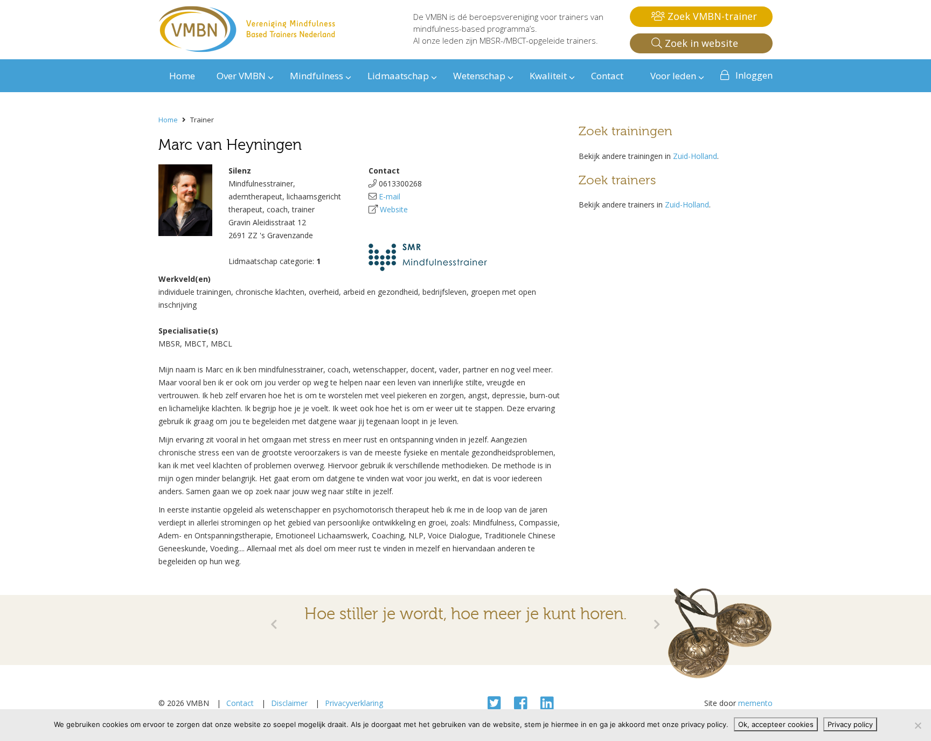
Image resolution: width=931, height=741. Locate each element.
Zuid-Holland (695, 156)
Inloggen (754, 75)
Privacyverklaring (354, 703)
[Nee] (917, 725)
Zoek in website (700, 43)
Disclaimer (289, 703)
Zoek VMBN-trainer (711, 16)
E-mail (389, 196)
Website (394, 209)
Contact (240, 703)
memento (755, 703)
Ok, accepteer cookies (776, 724)
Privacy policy (850, 724)
